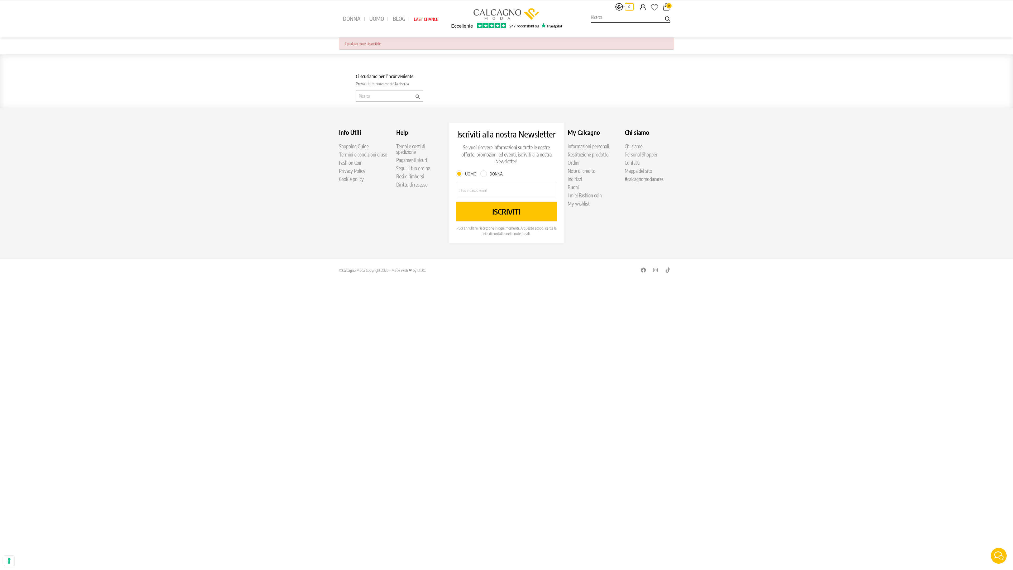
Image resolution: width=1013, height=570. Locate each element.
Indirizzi (575, 179)
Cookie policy (351, 179)
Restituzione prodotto (588, 154)
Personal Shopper (641, 154)
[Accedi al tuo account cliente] (643, 6)
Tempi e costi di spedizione (410, 149)
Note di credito (581, 171)
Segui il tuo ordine (413, 168)
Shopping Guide (354, 146)
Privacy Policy (352, 171)
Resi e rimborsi (410, 176)
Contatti (632, 163)
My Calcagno (584, 132)
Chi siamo (634, 146)
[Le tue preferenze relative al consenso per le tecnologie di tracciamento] (9, 561)
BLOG (399, 18)
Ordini (573, 163)
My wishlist (579, 204)
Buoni (573, 187)
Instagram (656, 270)
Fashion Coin (350, 163)
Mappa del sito (638, 171)
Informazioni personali (588, 146)
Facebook (643, 270)
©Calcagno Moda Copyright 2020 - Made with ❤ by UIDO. (382, 270)
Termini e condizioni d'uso (363, 154)
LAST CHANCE (426, 19)
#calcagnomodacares (644, 179)
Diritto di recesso (412, 185)
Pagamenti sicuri (411, 160)
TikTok (668, 270)
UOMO (376, 18)
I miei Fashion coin (585, 195)
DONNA (352, 18)
